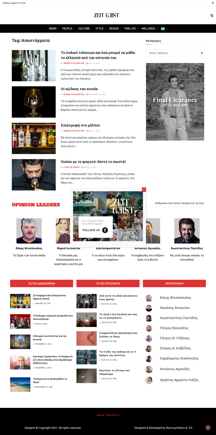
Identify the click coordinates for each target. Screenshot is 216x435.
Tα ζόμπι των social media (29, 255)
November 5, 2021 (43, 344)
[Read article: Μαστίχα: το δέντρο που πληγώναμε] (86, 376)
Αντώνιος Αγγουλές (175, 369)
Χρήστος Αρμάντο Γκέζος (179, 380)
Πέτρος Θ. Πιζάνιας (175, 338)
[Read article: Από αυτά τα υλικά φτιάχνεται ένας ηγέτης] (86, 301)
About (100, 414)
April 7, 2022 (94, 131)
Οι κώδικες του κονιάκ (79, 89)
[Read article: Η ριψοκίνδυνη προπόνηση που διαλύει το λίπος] (86, 338)
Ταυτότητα (112, 414)
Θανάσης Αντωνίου (175, 308)
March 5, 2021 (90, 167)
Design (114, 28)
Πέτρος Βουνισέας (174, 328)
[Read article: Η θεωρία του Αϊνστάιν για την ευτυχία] (20, 342)
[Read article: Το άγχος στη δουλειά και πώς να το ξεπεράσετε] (86, 319)
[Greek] (164, 28)
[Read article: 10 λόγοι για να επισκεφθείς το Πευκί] (20, 384)
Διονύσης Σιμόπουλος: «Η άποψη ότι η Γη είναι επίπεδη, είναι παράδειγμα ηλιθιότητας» (53, 359)
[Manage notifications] (208, 427)
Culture (84, 28)
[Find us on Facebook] (212, 3)
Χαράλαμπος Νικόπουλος (179, 358)
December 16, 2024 (97, 94)
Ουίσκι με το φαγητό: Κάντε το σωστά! (93, 161)
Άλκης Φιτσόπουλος (175, 297)
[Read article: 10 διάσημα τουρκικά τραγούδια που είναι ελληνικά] (20, 321)
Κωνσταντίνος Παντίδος (178, 318)
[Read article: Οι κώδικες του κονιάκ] (34, 102)
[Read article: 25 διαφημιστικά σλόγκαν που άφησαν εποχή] (20, 301)
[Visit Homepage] (106, 15)
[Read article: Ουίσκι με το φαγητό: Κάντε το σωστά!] (34, 174)
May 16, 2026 (94, 63)
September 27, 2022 (43, 387)
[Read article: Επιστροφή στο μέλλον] (34, 138)
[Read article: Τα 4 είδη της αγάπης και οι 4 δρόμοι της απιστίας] (86, 357)
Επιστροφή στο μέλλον (80, 125)
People (67, 28)
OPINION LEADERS (36, 204)
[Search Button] (212, 15)
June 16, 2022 (40, 324)
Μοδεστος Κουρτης (74, 63)
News (53, 28)
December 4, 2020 (42, 368)
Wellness (148, 28)
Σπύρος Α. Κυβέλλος (175, 348)
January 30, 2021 (42, 303)
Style (100, 28)
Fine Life (130, 28)
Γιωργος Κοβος (72, 167)
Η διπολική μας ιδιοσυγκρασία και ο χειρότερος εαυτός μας (68, 259)
